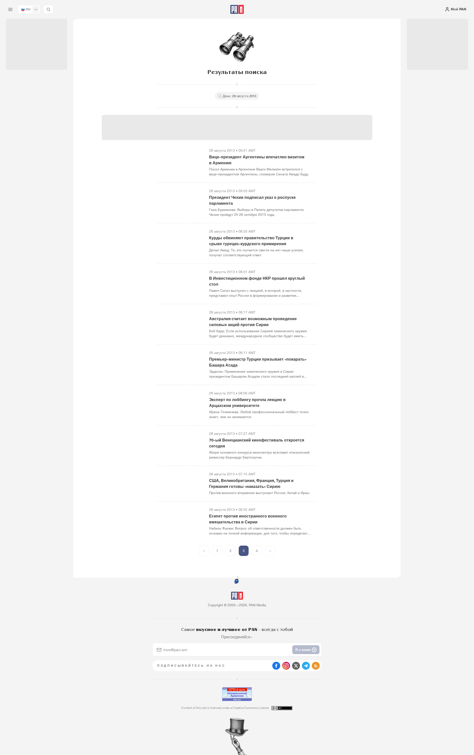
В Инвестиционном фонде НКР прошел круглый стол (257, 281)
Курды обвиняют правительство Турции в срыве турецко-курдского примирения (251, 240)
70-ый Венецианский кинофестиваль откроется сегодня (256, 443)
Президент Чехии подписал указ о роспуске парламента (252, 200)
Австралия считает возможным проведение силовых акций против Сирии (253, 321)
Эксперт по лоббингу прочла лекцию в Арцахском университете (247, 402)
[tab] (297, 161)
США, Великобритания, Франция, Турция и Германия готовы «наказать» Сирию (251, 483)
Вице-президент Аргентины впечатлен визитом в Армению (256, 159)
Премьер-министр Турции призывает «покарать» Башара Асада (257, 362)
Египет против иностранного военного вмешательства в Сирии (248, 519)
